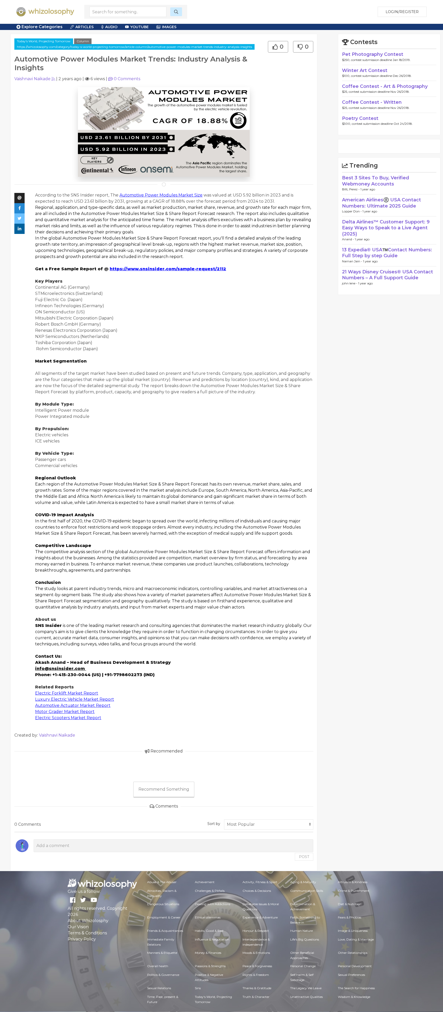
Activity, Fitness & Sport (260, 882)
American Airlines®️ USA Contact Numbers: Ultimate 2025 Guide (381, 203)
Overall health (157, 966)
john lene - (350, 283)
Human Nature (301, 931)
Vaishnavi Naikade (32, 78)
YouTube (139, 27)
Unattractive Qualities (306, 997)
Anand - (348, 239)
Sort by (213, 823)
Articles (84, 27)
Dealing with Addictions (212, 904)
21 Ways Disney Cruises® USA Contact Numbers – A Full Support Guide (387, 275)
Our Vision (78, 926)
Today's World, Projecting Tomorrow (44, 41)
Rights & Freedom (256, 975)
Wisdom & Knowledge (354, 997)
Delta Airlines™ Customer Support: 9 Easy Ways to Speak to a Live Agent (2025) (386, 228)
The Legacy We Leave (305, 988)
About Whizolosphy (88, 920)
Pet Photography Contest (372, 54)
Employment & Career (163, 917)
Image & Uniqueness (353, 931)
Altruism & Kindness (352, 882)
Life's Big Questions (304, 939)
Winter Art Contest (364, 70)
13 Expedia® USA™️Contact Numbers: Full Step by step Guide (387, 253)
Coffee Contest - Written (372, 102)
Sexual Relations (159, 988)
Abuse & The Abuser (162, 882)
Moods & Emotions (256, 953)
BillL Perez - (351, 189)
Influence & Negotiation (212, 939)
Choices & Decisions (257, 891)
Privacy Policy (82, 939)
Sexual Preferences (351, 975)
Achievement (205, 882)
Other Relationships (352, 953)
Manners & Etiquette (162, 953)
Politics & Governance (163, 975)
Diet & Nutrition (349, 904)
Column (83, 41)
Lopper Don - (352, 211)
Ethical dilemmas (207, 917)
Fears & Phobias (349, 917)
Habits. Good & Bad (209, 931)
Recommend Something (163, 789)
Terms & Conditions (87, 933)
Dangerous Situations (163, 904)
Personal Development (355, 966)
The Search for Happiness (356, 988)
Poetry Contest (360, 118)
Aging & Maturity (303, 882)
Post (304, 856)
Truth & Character (256, 997)
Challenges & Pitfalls (210, 891)
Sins (198, 988)
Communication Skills (306, 891)
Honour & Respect (256, 931)
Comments (127, 78)
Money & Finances (208, 953)
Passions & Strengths (210, 966)
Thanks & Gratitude (257, 988)
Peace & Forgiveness (257, 966)
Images (169, 27)
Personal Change (303, 966)
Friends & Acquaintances (165, 931)
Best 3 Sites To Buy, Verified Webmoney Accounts (375, 181)
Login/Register (402, 11)
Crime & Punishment (353, 891)
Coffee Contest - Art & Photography (385, 86)
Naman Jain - (352, 261)
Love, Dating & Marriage (356, 939)
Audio (111, 27)
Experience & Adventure (260, 917)
